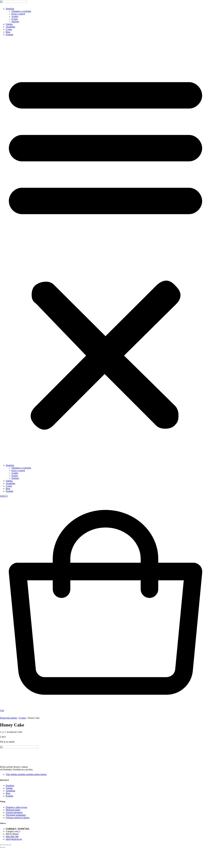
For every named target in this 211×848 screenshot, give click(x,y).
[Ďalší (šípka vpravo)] (4, 847)
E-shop (22, 718)
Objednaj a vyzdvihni (21, 11)
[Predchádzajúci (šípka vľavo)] (1, 847)
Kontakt (9, 34)
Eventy (14, 19)
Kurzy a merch (18, 14)
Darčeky (15, 21)
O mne (9, 29)
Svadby (14, 16)
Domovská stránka (8, 718)
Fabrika (9, 24)
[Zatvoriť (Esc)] (10, 844)
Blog (8, 32)
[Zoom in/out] (1, 844)
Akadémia (10, 27)
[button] (105, 250)
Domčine (10, 8)
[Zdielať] (7, 844)
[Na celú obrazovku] (4, 844)
